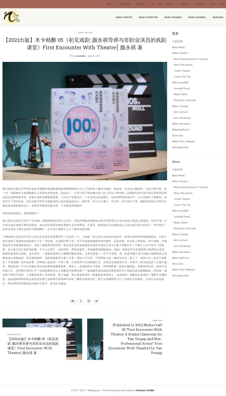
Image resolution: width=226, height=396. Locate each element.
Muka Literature (181, 124)
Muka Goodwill (180, 83)
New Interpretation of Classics (191, 59)
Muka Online (180, 94)
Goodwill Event (182, 89)
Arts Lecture (181, 112)
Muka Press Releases (183, 141)
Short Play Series (183, 65)
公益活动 (177, 41)
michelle (81, 56)
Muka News (178, 47)
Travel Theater (182, 71)
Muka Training (180, 106)
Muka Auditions (180, 130)
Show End (177, 136)
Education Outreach (185, 100)
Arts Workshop (182, 118)
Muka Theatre (180, 53)
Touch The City (182, 77)
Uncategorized (180, 147)
